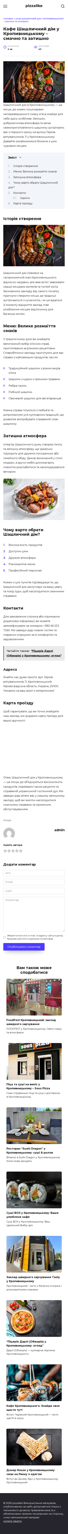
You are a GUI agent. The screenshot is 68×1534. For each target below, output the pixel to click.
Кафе (8, 820)
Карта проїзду (23, 203)
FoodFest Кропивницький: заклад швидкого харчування (31, 1022)
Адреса (25, 197)
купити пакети (12, 1521)
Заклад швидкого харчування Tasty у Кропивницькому (33, 1279)
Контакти (19, 192)
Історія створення (25, 166)
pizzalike (34, 5)
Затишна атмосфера (27, 177)
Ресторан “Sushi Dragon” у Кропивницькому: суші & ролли (29, 1150)
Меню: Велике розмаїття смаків (35, 171)
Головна (8, 19)
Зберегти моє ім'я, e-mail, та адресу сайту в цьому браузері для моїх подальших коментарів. (35, 937)
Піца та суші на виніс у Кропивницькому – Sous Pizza (28, 1086)
